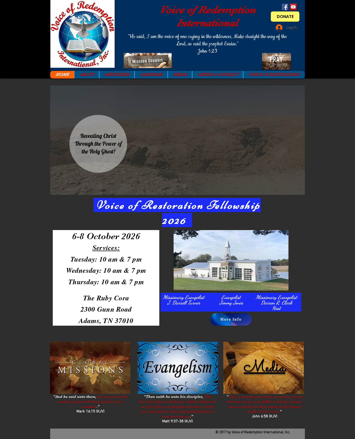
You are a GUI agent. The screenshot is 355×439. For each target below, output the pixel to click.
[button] (177, 140)
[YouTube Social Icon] (293, 7)
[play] (294, 190)
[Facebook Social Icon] (285, 7)
